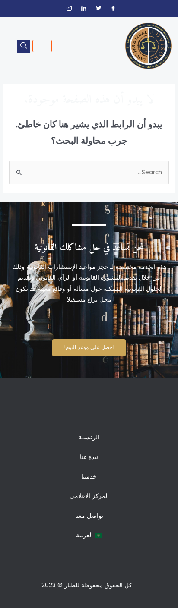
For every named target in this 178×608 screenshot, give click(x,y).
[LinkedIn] (83, 8)
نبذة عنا (89, 457)
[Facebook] (113, 8)
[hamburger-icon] (42, 46)
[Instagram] (69, 8)
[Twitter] (98, 8)
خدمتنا (89, 477)
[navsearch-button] (23, 46)
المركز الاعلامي (89, 496)
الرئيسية (89, 437)
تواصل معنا (89, 516)
